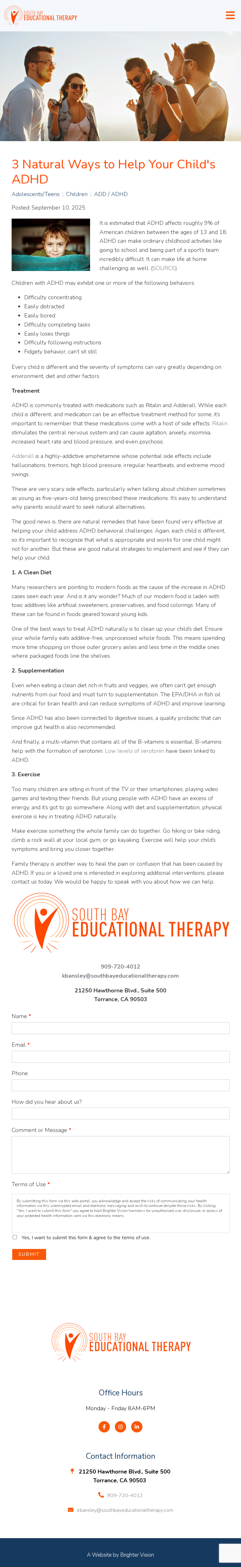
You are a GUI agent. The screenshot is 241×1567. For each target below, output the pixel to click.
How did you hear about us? (47, 1102)
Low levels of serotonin (134, 751)
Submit (29, 1254)
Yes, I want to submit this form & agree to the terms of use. (86, 1237)
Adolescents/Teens (36, 194)
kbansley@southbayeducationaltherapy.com (120, 976)
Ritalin (220, 423)
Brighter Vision (137, 1555)
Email (21, 1045)
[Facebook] (104, 1426)
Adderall (23, 456)
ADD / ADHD (111, 194)
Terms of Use (31, 1184)
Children (77, 194)
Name (21, 1016)
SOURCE (164, 268)
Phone (20, 1073)
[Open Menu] (230, 15)
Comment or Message (41, 1130)
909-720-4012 (120, 966)
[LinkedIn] (136, 1426)
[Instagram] (120, 1426)
